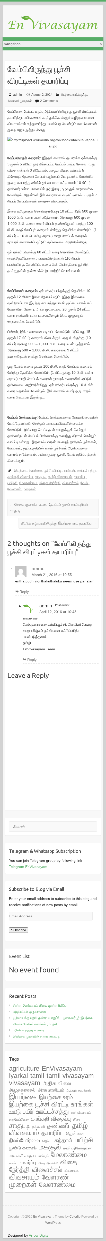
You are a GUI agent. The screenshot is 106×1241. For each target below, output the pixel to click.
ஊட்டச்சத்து (86, 470)
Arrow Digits (38, 1235)
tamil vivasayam (70, 1075)
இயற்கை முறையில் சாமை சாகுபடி (36, 1036)
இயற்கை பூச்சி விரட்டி (45, 470)
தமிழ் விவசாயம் (60, 477)
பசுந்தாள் (62, 1140)
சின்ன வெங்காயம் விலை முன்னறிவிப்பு (40, 1005)
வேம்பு (85, 483)
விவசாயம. (72, 1171)
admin (17, 94)
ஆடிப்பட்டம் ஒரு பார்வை (29, 1012)
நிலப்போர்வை (24, 1140)
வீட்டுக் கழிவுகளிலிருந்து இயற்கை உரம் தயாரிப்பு (58, 523)
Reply (24, 592)
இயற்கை (20, 470)
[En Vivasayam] (55, 24)
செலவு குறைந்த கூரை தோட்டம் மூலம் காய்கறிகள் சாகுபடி (49, 507)
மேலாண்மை (28, 483)
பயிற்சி (12, 483)
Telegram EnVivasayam (28, 867)
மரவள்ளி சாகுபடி (22, 1155)
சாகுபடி (40, 477)
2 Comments (49, 101)
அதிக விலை (57, 1083)
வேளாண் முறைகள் (20, 101)
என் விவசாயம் (81, 1112)
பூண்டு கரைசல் (23, 1147)
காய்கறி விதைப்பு (20, 477)
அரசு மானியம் (51, 1090)
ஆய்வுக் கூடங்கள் (78, 1090)
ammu (38, 568)
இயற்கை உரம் (56, 1097)
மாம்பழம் (44, 1155)
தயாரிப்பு (80, 477)
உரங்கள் (69, 470)
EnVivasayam (62, 1068)
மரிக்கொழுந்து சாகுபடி (28, 1030)
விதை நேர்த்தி (49, 483)
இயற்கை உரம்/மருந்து (74, 94)
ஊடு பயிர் (21, 1111)
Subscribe (18, 930)
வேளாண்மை (57, 1184)
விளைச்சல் (70, 483)
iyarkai (18, 1075)
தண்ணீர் (58, 1125)
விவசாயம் (24, 1177)
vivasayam (24, 1083)
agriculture (24, 1068)
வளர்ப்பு (28, 1162)
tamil (37, 1075)
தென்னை (75, 1133)
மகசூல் (50, 1147)
